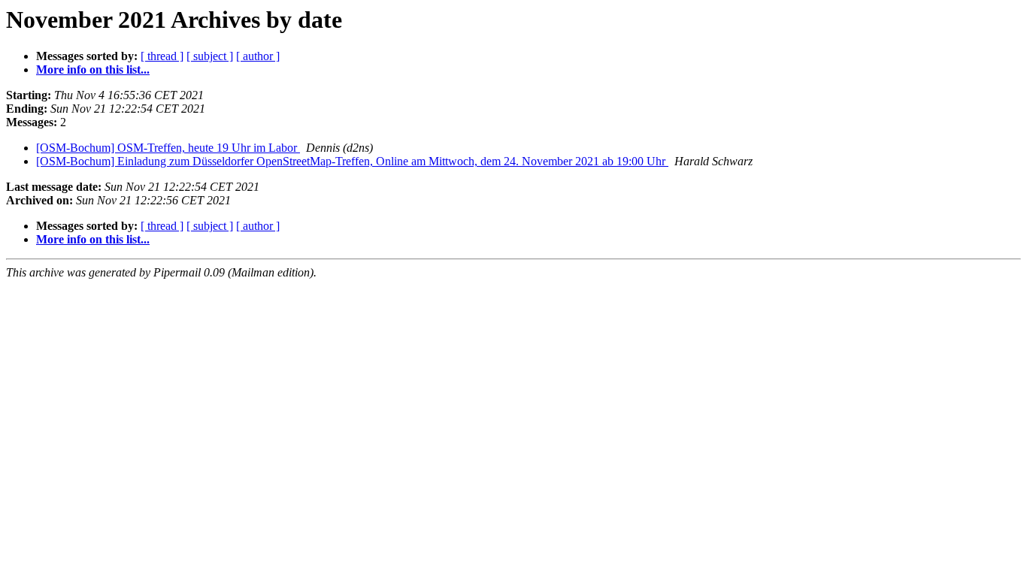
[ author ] (258, 56)
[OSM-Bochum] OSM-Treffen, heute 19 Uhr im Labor (168, 147)
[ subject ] (209, 56)
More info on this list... (93, 69)
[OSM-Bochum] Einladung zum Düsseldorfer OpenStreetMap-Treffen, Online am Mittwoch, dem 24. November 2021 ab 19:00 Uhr (352, 161)
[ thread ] (162, 56)
